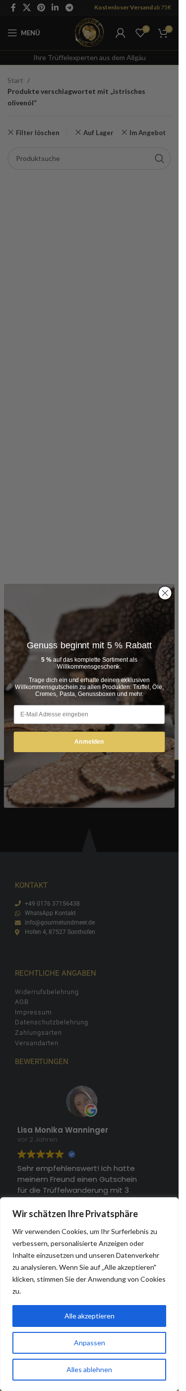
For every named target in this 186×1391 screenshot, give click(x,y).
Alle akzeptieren (89, 1316)
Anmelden (89, 741)
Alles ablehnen (89, 1369)
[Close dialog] (165, 593)
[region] (89, 1294)
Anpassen (89, 1342)
